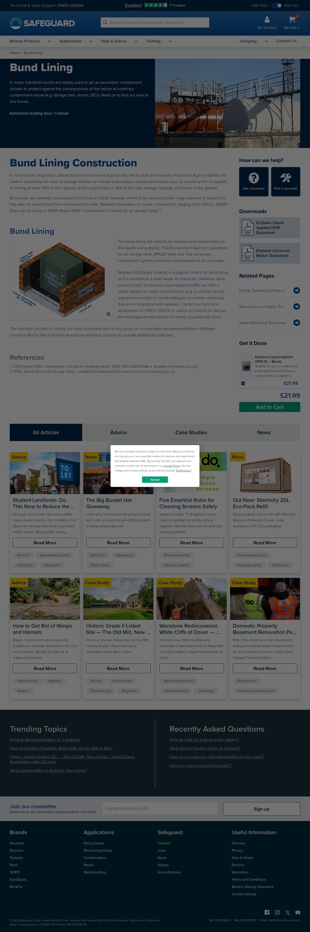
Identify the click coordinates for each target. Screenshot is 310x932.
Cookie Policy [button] (172, 466)
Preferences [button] (183, 470)
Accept (155, 480)
